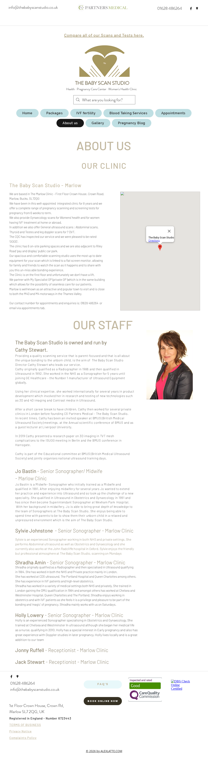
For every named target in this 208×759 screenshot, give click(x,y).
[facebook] (191, 8)
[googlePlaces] (197, 8)
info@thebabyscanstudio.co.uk (33, 7)
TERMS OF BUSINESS (25, 725)
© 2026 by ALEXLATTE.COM (104, 751)
